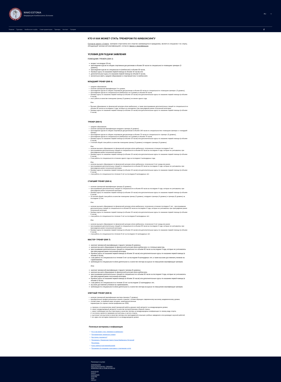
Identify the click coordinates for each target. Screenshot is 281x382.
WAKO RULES (95, 371)
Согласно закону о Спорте (98, 44)
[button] (19, 29)
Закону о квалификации (138, 46)
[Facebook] (264, 29)
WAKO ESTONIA (32, 12)
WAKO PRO (94, 376)
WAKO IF (93, 373)
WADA (92, 378)
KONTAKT (93, 380)
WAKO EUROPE (95, 375)
